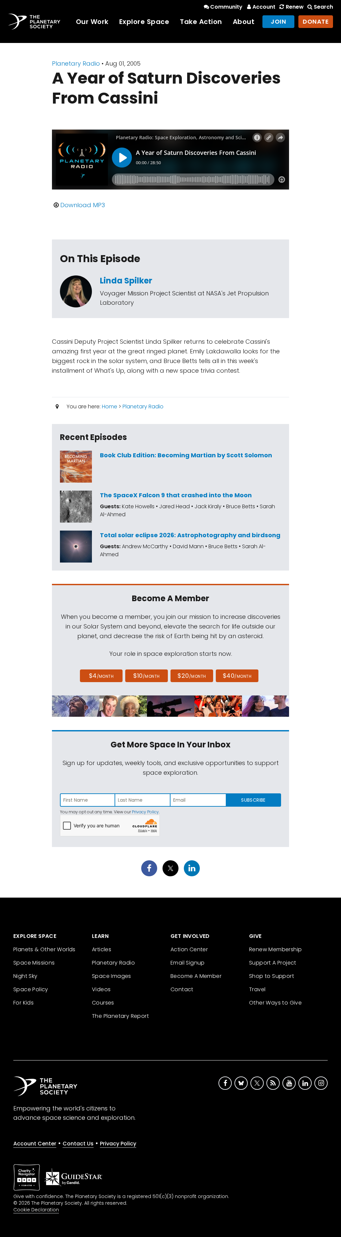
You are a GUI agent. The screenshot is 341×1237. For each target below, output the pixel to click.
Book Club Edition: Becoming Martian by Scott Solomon (186, 455)
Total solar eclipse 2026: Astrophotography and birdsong (190, 535)
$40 (237, 675)
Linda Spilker (126, 280)
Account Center (34, 1143)
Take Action (201, 21)
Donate (316, 21)
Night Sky (25, 976)
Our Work (92, 21)
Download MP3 (82, 205)
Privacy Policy (145, 812)
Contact (181, 989)
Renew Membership (275, 949)
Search (323, 7)
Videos (101, 989)
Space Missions (34, 963)
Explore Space (144, 21)
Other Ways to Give (275, 1003)
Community (226, 7)
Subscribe (253, 800)
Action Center (189, 949)
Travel (257, 989)
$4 (101, 675)
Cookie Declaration (36, 1209)
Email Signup (187, 963)
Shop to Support (271, 976)
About (244, 21)
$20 (191, 675)
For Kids (23, 1003)
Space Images (111, 976)
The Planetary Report (120, 1016)
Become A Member (195, 976)
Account (263, 7)
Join (278, 21)
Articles (101, 949)
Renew (294, 7)
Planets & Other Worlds (44, 949)
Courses (103, 1003)
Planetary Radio (76, 63)
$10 (146, 675)
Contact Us (78, 1143)
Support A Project (272, 963)
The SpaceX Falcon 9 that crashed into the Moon (176, 495)
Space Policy (30, 989)
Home (109, 406)
